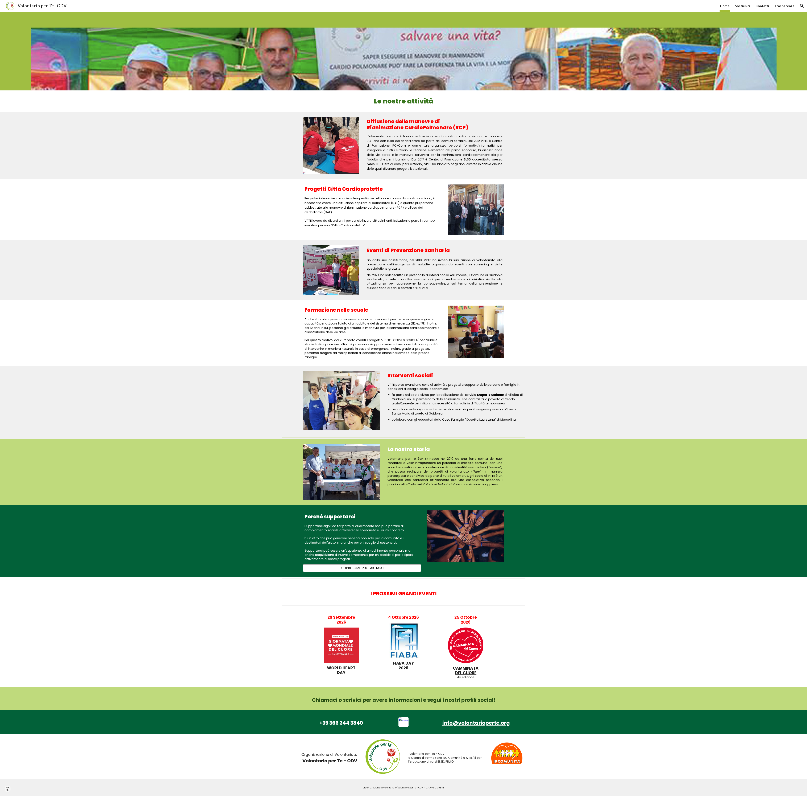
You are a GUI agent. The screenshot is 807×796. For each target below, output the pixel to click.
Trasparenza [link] (784, 6)
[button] (802, 6)
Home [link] (724, 6)
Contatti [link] (762, 6)
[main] (403, 101)
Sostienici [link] (742, 6)
